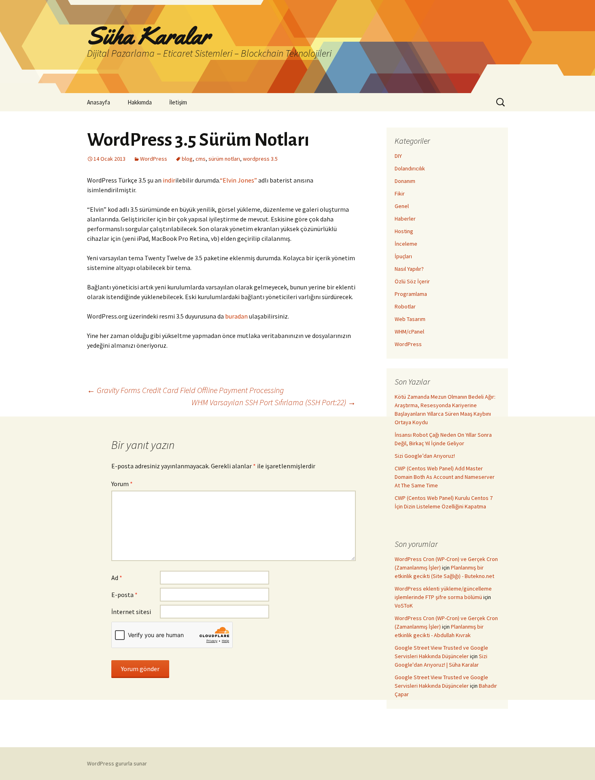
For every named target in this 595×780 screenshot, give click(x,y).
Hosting (404, 231)
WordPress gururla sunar (117, 763)
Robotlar (405, 306)
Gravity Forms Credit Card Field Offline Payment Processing (185, 390)
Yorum (122, 484)
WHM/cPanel (409, 331)
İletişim (178, 102)
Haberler (405, 218)
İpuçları (403, 256)
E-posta (124, 595)
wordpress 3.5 (260, 158)
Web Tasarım (410, 319)
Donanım (405, 181)
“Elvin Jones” (238, 180)
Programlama (411, 294)
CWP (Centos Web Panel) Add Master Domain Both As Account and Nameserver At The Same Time (445, 477)
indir (169, 180)
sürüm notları (224, 158)
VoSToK (404, 605)
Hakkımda (140, 102)
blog (187, 158)
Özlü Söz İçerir (412, 281)
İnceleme (406, 243)
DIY (398, 155)
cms (201, 158)
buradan (236, 316)
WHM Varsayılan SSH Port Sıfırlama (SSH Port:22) (273, 402)
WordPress (153, 158)
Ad (116, 578)
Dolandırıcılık (410, 168)
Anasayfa (98, 102)
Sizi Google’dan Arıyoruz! (425, 455)
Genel (402, 206)
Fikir (400, 193)
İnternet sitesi (131, 612)
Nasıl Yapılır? (409, 268)
